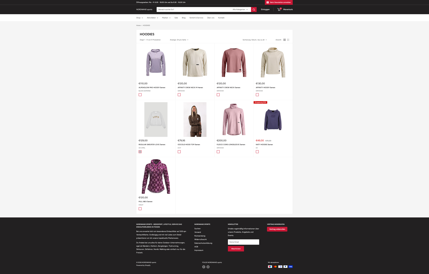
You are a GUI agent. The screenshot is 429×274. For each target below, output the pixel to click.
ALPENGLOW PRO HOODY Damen (152, 88)
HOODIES (146, 25)
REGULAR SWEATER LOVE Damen (152, 145)
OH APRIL (142, 148)
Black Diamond (144, 91)
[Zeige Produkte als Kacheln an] (285, 40)
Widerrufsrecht (200, 239)
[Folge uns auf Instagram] (208, 266)
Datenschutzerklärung (203, 243)
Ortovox (181, 91)
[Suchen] (254, 9)
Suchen (197, 228)
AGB (196, 247)
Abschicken (236, 249)
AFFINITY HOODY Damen (265, 88)
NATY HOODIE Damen (264, 145)
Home (138, 25)
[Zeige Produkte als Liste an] (288, 40)
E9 (257, 148)
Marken (165, 18)
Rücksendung (199, 236)
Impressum (198, 250)
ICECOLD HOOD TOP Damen (189, 145)
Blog (183, 18)
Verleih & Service (196, 18)
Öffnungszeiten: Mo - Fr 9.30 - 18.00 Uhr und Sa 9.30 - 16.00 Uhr (160, 2)
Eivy (179, 148)
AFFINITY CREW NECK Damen (228, 88)
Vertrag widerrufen (277, 229)
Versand (197, 232)
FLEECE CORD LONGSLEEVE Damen (231, 145)
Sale (176, 18)
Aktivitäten (151, 18)
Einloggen (265, 9)
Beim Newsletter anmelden (280, 2)
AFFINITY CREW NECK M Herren (190, 88)
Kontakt (221, 18)
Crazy (141, 205)
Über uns (210, 18)
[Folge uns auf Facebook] (203, 266)
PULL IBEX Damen (145, 202)
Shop (138, 18)
